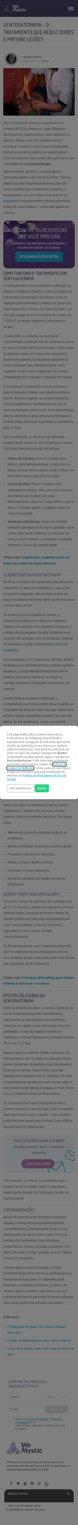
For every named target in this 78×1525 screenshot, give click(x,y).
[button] (20, 788)
